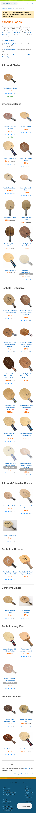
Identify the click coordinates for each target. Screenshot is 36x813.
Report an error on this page (11, 774)
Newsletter (28, 803)
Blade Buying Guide (10, 44)
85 (14, 134)
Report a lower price (27, 774)
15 (30, 351)
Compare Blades (9, 49)
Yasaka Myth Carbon (10, 217)
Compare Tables (7, 810)
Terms (27, 790)
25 (14, 688)
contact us (26, 768)
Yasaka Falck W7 (26, 127)
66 (14, 93)
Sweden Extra (6, 33)
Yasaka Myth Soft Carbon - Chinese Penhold (10, 407)
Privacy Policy (29, 792)
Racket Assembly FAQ (9, 792)
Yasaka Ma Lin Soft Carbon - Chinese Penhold (10, 344)
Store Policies (6, 789)
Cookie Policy (29, 794)
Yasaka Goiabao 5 (9, 749)
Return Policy (6, 790)
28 (14, 318)
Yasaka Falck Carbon (10, 188)
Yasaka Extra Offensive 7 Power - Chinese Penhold (10, 376)
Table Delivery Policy (8, 794)
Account (4, 799)
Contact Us (5, 796)
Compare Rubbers (7, 808)
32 (14, 351)
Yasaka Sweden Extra (9, 88)
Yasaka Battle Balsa (10, 535)
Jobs (26, 795)
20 (14, 618)
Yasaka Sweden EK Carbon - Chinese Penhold (26, 465)
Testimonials (6, 803)
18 (14, 383)
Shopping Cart (6, 801)
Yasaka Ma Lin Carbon (10, 506)
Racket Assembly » (10, 40)
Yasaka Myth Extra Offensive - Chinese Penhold (26, 376)
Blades (10, 8)
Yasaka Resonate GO (26, 749)
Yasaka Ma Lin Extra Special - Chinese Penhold (26, 344)
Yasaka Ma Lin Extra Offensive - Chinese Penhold (26, 312)
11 (30, 726)
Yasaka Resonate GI (10, 270)
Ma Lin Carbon (17, 33)
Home (4, 8)
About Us (27, 788)
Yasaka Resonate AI (10, 158)
